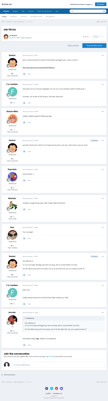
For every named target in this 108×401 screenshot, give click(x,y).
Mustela (12, 198)
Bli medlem (100, 4)
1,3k (13, 102)
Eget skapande (26, 38)
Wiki (23, 11)
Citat (29, 74)
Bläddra (6, 11)
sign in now (50, 356)
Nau (12, 227)
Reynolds (12, 169)
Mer (57, 11)
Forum (4, 16)
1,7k (13, 130)
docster (12, 312)
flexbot (14, 35)
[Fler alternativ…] (103, 55)
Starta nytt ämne (73, 45)
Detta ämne (95, 11)
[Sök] (104, 11)
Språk (48, 393)
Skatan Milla (12, 111)
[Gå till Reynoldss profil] (12, 177)
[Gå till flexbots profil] (6, 36)
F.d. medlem (12, 84)
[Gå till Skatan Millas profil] (12, 119)
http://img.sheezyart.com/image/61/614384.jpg (39, 67)
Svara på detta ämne (94, 45)
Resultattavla (50, 16)
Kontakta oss (57, 393)
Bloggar (15, 11)
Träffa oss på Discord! (44, 11)
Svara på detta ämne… (23, 365)
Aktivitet (30, 11)
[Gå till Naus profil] (12, 235)
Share (86, 36)
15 (13, 188)
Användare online (36, 16)
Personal (24, 16)
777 (13, 217)
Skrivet (30, 55)
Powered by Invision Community (54, 398)
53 (13, 245)
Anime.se (7, 4)
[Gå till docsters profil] (12, 320)
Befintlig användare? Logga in (81, 4)
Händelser (13, 16)
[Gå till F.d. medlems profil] (12, 92)
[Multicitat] (24, 74)
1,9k (13, 331)
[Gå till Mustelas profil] (12, 206)
